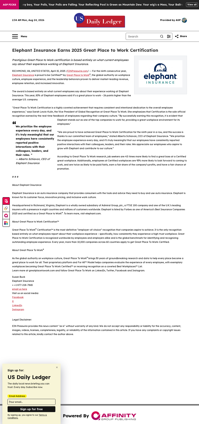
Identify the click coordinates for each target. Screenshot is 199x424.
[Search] (161, 36)
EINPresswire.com (77, 71)
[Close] (57, 367)
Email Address (17, 396)
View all (192, 4)
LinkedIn (17, 305)
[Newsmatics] (6, 223)
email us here (19, 289)
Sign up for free (31, 409)
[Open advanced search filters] (168, 36)
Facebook (18, 297)
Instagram (18, 309)
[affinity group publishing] (6, 215)
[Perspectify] (6, 208)
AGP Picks (9, 4)
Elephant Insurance (23, 75)
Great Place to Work (77, 75)
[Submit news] (6, 201)
